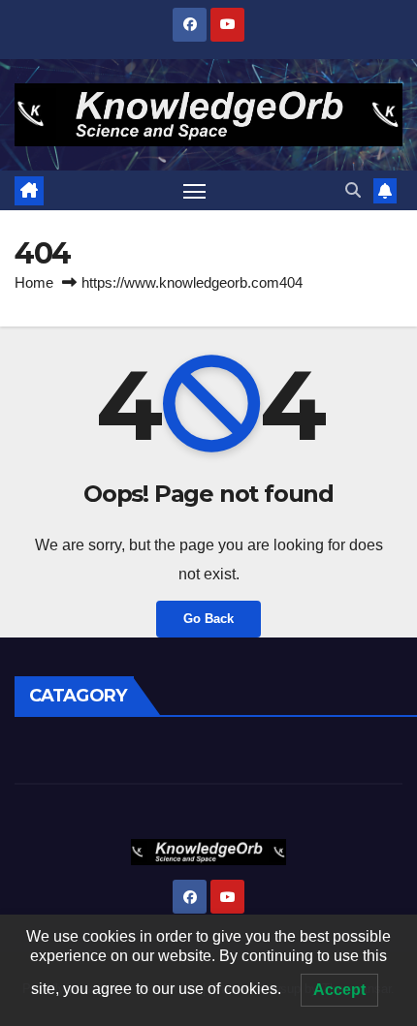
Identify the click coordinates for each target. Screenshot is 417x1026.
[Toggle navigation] (195, 190)
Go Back (208, 618)
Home (34, 282)
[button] (353, 190)
